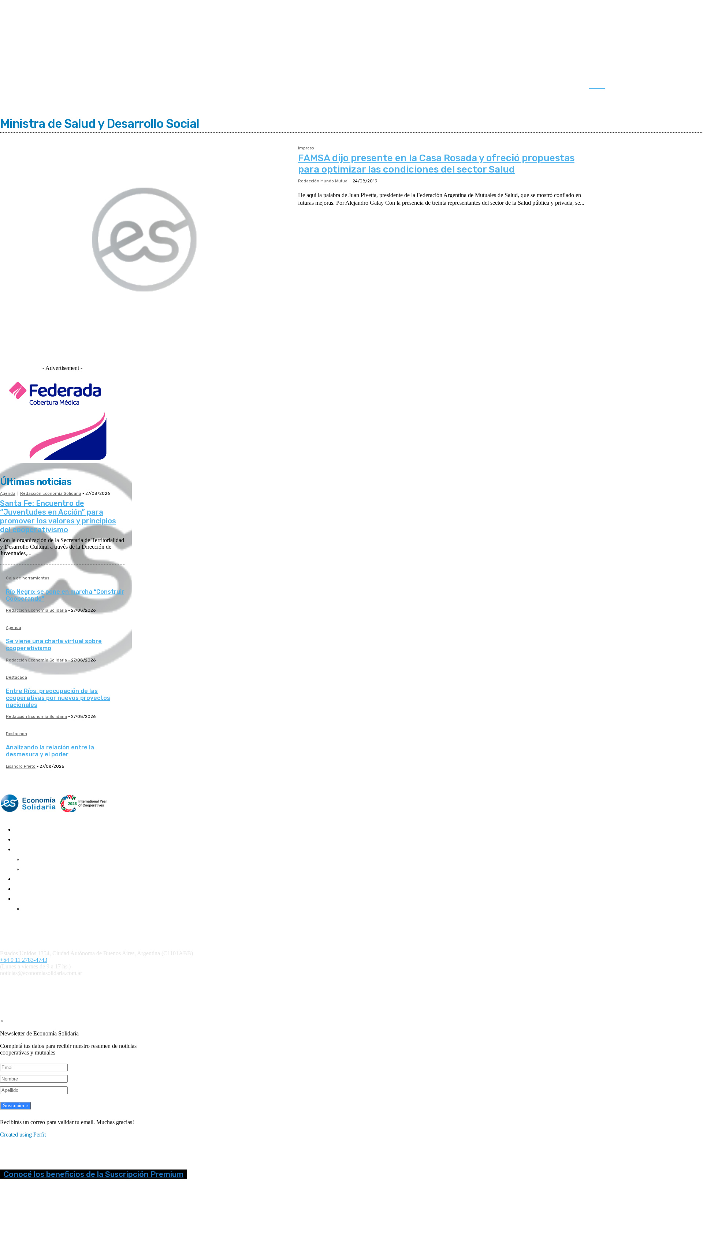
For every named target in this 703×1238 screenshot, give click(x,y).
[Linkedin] (657, 87)
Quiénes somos (15, 921)
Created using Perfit (23, 1134)
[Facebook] (627, 87)
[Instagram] (642, 87)
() (318, 985)
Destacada (16, 677)
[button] (604, 86)
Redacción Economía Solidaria (50, 493)
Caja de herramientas (27, 578)
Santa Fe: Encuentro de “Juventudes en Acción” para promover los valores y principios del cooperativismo (58, 516)
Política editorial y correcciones (33, 927)
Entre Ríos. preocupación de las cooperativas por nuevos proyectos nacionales (58, 697)
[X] (673, 87)
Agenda (7, 494)
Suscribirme (15, 1105)
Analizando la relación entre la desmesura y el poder (50, 751)
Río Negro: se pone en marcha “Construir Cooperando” (65, 595)
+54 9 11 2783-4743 (23, 960)
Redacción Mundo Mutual (323, 181)
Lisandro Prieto (21, 766)
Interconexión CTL (427, 985)
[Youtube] (688, 87)
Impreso (306, 148)
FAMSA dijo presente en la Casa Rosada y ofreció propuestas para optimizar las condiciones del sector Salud (436, 163)
